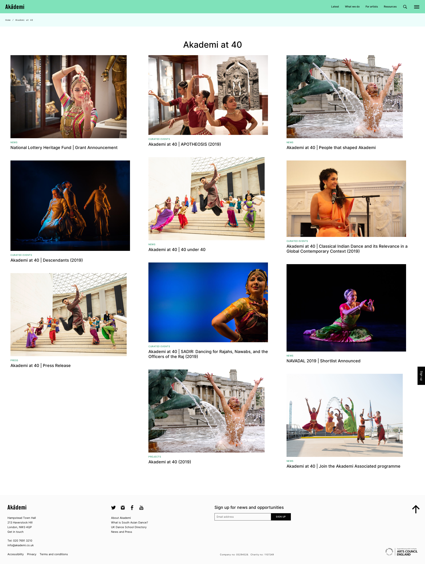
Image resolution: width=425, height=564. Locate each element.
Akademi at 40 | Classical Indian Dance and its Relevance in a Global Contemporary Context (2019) (347, 249)
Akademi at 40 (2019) (169, 462)
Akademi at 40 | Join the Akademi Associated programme (343, 466)
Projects (154, 456)
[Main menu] (417, 6)
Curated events (159, 139)
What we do (352, 6)
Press (14, 360)
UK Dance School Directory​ (129, 527)
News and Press (121, 531)
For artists (372, 6)
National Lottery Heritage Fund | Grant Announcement (64, 147)
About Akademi (121, 517)
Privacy (31, 554)
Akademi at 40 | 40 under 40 (177, 249)
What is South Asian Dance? (129, 522)
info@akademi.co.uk (20, 545)
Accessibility (15, 554)
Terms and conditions (54, 554)
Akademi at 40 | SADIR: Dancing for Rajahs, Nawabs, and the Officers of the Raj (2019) (208, 354)
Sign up (281, 516)
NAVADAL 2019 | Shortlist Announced (324, 361)
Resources (390, 6)
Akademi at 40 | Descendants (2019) (46, 260)
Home (8, 20)
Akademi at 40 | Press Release (40, 365)
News (13, 142)
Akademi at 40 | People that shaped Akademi (331, 147)
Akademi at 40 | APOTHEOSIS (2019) (184, 144)
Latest (335, 6)
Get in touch (15, 531)
